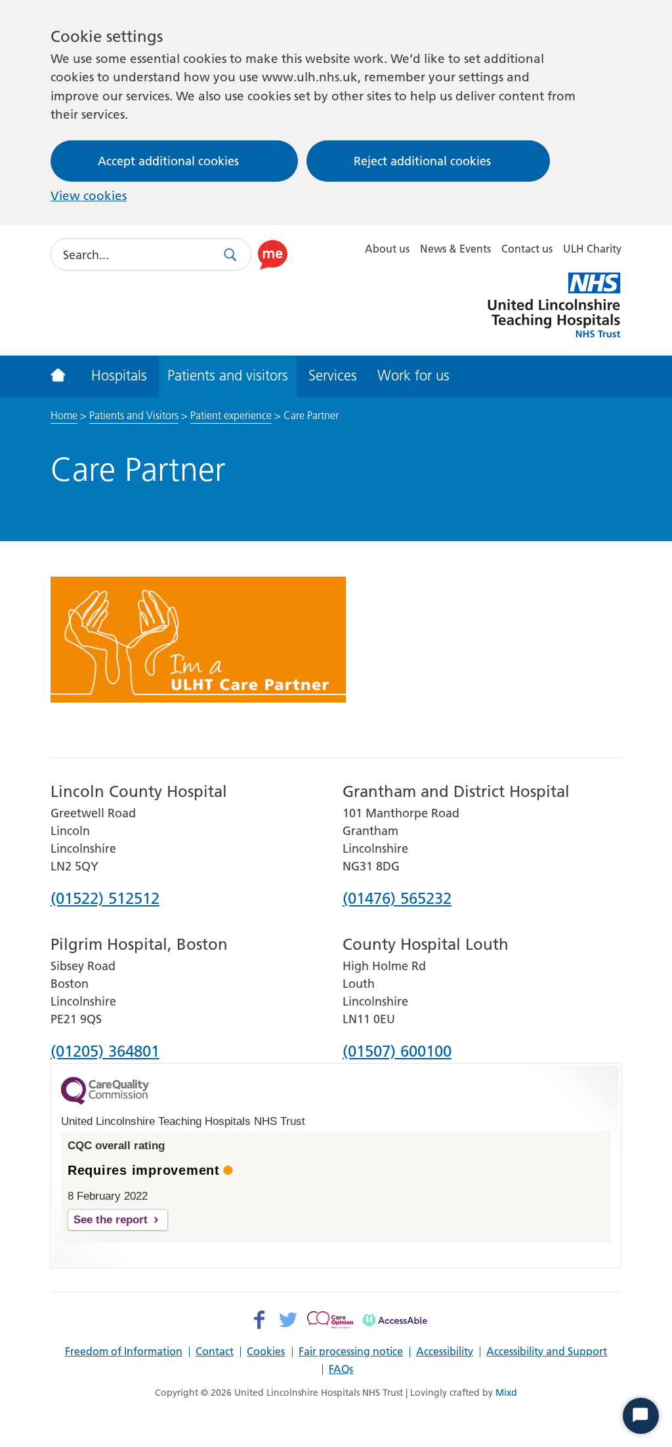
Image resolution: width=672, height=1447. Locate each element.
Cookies (266, 1352)
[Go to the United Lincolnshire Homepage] (65, 376)
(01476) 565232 (397, 899)
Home (64, 415)
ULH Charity (592, 248)
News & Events (455, 248)
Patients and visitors (227, 375)
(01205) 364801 (105, 1052)
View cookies (89, 195)
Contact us (527, 248)
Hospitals (119, 375)
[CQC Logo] (105, 1101)
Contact (215, 1352)
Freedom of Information (123, 1352)
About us (387, 248)
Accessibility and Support (546, 1352)
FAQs (341, 1369)
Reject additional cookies (422, 161)
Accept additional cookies (168, 161)
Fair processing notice (351, 1352)
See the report (111, 1219)
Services (332, 375)
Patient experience (231, 415)
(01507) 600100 (397, 1052)
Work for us (413, 375)
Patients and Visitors (133, 415)
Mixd (506, 1392)
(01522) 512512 (105, 899)
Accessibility (444, 1352)
